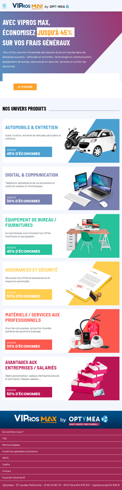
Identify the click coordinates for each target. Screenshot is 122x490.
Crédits (6, 464)
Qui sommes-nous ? (13, 431)
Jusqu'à (23, 152)
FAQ (4, 438)
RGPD (5, 457)
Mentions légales (11, 444)
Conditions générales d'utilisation (20, 451)
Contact (6, 470)
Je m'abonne (25, 86)
